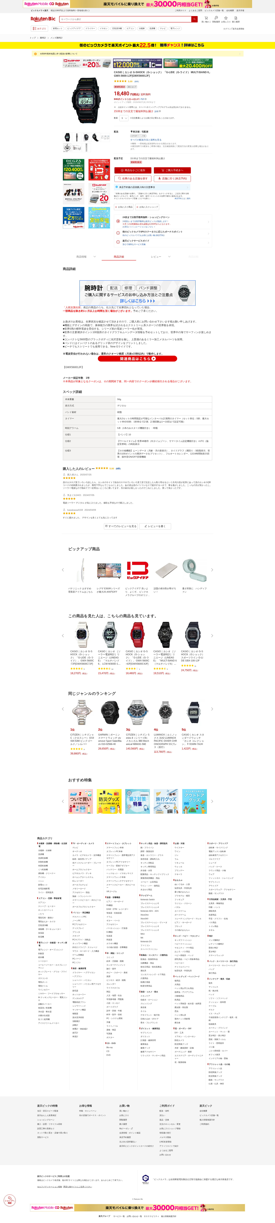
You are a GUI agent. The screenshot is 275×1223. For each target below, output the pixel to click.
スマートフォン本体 (115, 847)
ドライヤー (90, 28)
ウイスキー (179, 847)
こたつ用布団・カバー (218, 1051)
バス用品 (212, 922)
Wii (142, 938)
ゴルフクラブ (214, 859)
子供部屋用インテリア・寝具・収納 (223, 1018)
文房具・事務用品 (216, 903)
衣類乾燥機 (43, 862)
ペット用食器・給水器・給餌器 (188, 1003)
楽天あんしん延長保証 (46, 1115)
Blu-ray (109, 1047)
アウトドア (213, 886)
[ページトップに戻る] (270, 832)
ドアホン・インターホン (185, 1036)
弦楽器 (109, 936)
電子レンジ (175, 28)
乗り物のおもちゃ (182, 892)
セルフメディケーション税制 (49, 1187)
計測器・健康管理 (148, 1040)
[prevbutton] (63, 570)
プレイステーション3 (150, 926)
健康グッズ (145, 1048)
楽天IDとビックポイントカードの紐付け (136, 1146)
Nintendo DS (146, 941)
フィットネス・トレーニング (221, 878)
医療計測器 (145, 982)
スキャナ (76, 936)
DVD (108, 1055)
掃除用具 (212, 911)
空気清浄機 (117, 28)
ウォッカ (178, 867)
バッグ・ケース (215, 867)
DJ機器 (109, 932)
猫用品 (177, 981)
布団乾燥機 (43, 866)
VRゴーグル (111, 891)
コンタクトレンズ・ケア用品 (153, 974)
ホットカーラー (79, 994)
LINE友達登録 (165, 1142)
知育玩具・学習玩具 (183, 888)
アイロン (42, 877)
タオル (211, 930)
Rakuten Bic (43, 19)
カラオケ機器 (112, 943)
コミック (110, 957)
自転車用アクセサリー (218, 855)
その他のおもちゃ (182, 930)
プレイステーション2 (150, 930)
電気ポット (43, 982)
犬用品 (177, 984)
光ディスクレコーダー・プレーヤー (86, 864)
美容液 (143, 1007)
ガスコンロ (43, 978)
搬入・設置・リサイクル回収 (49, 1124)
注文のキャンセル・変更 (169, 1124)
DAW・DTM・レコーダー (117, 909)
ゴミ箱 (211, 1047)
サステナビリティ (151, 1216)
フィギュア (179, 899)
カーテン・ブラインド (218, 1028)
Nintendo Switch (148, 899)
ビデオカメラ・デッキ (82, 873)
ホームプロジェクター (82, 869)
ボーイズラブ (112, 1007)
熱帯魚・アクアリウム (184, 992)
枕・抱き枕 (213, 991)
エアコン (130, 28)
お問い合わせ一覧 (134, 1216)
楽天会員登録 (238, 29)
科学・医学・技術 (114, 1014)
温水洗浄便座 (78, 1017)
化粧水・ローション (149, 1000)
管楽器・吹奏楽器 (114, 913)
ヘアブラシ (77, 976)
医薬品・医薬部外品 (149, 959)
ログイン (227, 29)
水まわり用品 (146, 889)
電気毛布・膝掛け (45, 918)
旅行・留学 (111, 969)
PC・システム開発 (114, 1018)
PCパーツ (76, 959)
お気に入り (124, 1115)
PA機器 (109, 905)
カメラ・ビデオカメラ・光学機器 (86, 855)
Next (215, 63)
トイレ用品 (213, 926)
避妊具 (143, 971)
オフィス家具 (214, 1055)
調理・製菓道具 (147, 851)
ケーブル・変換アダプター (117, 866)
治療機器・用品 (147, 963)
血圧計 (75, 1033)
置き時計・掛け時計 (217, 1035)
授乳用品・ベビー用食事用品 (187, 959)
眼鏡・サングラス (216, 893)
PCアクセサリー (79, 924)
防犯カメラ (179, 1040)
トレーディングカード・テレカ (188, 919)
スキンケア (145, 996)
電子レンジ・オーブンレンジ (50, 950)
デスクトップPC (79, 917)
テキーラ (178, 874)
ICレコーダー (78, 881)
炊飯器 (41, 953)
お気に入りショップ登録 (169, 1128)
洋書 (108, 1022)
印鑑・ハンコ (214, 907)
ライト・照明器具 (45, 892)
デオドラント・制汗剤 (150, 1015)
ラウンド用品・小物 (217, 870)
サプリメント (146, 1033)
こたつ (41, 914)
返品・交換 (164, 1120)
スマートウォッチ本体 (116, 877)
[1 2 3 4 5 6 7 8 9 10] (123, 118)
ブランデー (179, 870)
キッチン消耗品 (147, 863)
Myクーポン (124, 1128)
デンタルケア (78, 998)
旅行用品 (212, 973)
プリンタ (76, 932)
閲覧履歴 (123, 1120)
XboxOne (145, 915)
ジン (176, 855)
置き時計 (212, 951)
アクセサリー (112, 924)
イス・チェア (214, 1013)
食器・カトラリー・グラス (152, 855)
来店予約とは (180, 198)
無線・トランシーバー (82, 896)
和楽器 (109, 940)
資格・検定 (111, 1030)
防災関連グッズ (181, 1044)
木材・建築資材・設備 (184, 1048)
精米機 (41, 957)
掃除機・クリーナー (46, 873)
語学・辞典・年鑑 (114, 1011)
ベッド (211, 994)
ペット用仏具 (180, 1015)
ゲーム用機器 (78, 955)
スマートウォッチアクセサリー (119, 881)
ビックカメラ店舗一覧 (214, 10)
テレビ (163, 28)
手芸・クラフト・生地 (218, 919)
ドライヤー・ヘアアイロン (83, 972)
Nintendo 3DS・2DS (150, 911)
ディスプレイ (78, 928)
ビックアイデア (74, 28)
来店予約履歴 (125, 1137)
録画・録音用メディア (82, 859)
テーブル (212, 1006)
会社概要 (230, 10)
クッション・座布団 (217, 1002)
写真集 (109, 1034)
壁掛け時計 (213, 948)
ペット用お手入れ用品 (184, 988)
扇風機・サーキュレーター (49, 929)
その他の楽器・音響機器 (116, 947)
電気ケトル (43, 986)
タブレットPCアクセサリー (118, 862)
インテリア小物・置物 (218, 1058)
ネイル (143, 1011)
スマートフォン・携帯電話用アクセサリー (120, 856)
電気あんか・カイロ (46, 921)
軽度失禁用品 (146, 986)
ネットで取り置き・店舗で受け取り (52, 1133)
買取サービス (43, 1137)
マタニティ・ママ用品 (184, 948)
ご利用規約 (204, 1124)
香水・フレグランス (149, 1023)
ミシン (41, 881)
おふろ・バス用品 (182, 951)
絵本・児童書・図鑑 (115, 961)
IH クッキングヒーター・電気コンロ (52, 998)
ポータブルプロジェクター (83, 907)
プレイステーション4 (150, 907)
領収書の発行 (165, 1133)
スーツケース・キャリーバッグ (222, 965)
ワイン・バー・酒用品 (150, 886)
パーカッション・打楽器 (116, 928)
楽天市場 (240, 10)
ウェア (211, 874)
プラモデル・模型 (182, 896)
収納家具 (212, 1024)
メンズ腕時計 (56, 38)
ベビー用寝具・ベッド (184, 955)
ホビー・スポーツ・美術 (116, 972)
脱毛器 (75, 991)
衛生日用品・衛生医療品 (151, 967)
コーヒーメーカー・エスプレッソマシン (52, 966)
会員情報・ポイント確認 (129, 1133)
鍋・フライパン (147, 847)
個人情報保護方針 (207, 1120)
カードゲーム (180, 911)
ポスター (110, 1037)
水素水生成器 (44, 1015)
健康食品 (144, 1044)
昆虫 (176, 1011)
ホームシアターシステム (82, 877)
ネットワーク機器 (80, 943)
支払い (162, 1115)
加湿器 (41, 933)
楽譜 (108, 976)
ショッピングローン (45, 1120)
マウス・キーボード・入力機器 (85, 951)
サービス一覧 (119, 1216)
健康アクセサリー (148, 1052)
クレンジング (146, 1003)
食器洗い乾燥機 (45, 1008)
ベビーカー (179, 963)
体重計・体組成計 (80, 1029)
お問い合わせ (165, 1155)
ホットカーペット (45, 910)
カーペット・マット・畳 (219, 1032)
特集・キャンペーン (87, 1111)
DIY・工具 (179, 1033)
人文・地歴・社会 (114, 995)
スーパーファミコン (149, 949)
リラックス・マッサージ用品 (153, 1055)
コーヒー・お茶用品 (149, 882)
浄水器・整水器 (45, 1012)
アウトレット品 (215, 1068)
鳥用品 (177, 1000)
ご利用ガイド (180, 10)
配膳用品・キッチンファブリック (155, 874)
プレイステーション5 (150, 903)
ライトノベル (112, 1026)
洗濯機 (152, 28)
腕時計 (43, 38)
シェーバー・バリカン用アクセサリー (86, 985)
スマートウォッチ (216, 955)
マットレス (213, 987)
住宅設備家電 (44, 889)
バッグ (211, 969)
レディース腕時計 (216, 944)
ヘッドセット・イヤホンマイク (119, 873)
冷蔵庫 (142, 28)
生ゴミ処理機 (44, 1019)
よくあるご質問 (195, 10)
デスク (211, 1010)
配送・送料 (164, 1111)
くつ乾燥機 (43, 869)
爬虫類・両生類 (181, 1007)
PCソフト (76, 962)
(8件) (136, 81)
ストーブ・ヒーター (46, 906)
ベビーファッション (183, 944)
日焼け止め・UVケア (150, 1019)
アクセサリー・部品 (81, 892)
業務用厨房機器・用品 (150, 878)
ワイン (177, 851)
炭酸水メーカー (45, 1004)
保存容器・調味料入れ (150, 859)
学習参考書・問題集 (115, 999)
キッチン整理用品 (148, 867)
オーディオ (77, 851)
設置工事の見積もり (45, 1128)
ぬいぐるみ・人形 (182, 884)
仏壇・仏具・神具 (216, 1084)
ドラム (109, 917)
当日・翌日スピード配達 (47, 1111)
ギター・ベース (113, 920)
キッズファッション (183, 940)
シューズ (212, 863)
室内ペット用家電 (182, 1019)
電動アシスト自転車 (217, 851)
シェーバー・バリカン (82, 980)
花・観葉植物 (180, 1062)
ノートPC (76, 920)
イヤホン (103, 28)
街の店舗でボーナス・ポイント (92, 1115)
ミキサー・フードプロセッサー (51, 993)
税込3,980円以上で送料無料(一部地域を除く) (70, 10)
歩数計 (75, 1025)
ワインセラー (44, 990)
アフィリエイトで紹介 (169, 1146)
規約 (188, 198)
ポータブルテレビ (80, 885)
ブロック (178, 926)
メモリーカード (79, 889)
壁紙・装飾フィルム (217, 1039)
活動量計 (76, 1021)
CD (107, 1051)
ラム (176, 859)
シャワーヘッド (79, 1006)
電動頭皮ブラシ (79, 1002)
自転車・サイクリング (218, 847)
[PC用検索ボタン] (194, 19)
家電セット (58, 28)
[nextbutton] (212, 570)
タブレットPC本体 (114, 851)
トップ (33, 38)
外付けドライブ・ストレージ (84, 947)
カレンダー (111, 984)
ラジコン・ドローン (183, 903)
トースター (43, 961)
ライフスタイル (113, 988)
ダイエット (145, 1036)
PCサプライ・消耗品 (81, 940)
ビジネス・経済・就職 (116, 980)
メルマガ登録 (165, 1137)
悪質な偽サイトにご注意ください (77, 1187)
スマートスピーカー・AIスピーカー (86, 901)
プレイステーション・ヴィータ (154, 922)
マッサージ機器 (79, 1010)
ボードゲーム (180, 915)
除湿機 (41, 937)
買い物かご (124, 1111)
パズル (177, 907)
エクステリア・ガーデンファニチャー (189, 1057)
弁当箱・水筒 (146, 870)
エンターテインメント (116, 965)
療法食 (177, 1023)
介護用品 (144, 978)
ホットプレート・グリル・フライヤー (52, 973)
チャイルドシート (182, 967)
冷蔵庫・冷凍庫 (45, 850)
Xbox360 (144, 919)
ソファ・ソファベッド (218, 998)
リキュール (179, 863)
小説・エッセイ (113, 1003)
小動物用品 (179, 996)
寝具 (210, 983)
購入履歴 (123, 1124)
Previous (59, 63)
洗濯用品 (212, 915)
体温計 (75, 1036)
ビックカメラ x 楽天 (39, 10)
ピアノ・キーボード (115, 901)
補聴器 (75, 1013)
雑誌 (108, 992)
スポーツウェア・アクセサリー (222, 889)
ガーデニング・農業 (183, 1052)
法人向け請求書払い (128, 1142)
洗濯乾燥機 (43, 858)
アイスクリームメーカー (48, 1023)
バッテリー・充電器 (115, 869)
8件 (118, 468)
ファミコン (145, 945)
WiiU (143, 934)
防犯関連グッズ (215, 1072)
